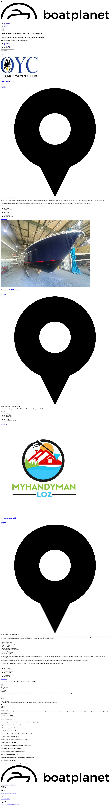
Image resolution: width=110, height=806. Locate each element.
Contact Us (3, 804)
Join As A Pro (4, 799)
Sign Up (6, 25)
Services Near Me (9, 793)
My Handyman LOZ (8, 518)
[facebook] (1, 787)
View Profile (4, 219)
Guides (12, 785)
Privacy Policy (15, 804)
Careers (5, 785)
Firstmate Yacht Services (10, 290)
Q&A (14, 793)
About (2, 785)
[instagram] (3, 787)
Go (1, 54)
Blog (15, 785)
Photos (8, 785)
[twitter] (5, 787)
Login (5, 26)
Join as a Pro (7, 23)
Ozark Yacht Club (7, 81)
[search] (2, 29)
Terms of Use (9, 804)
